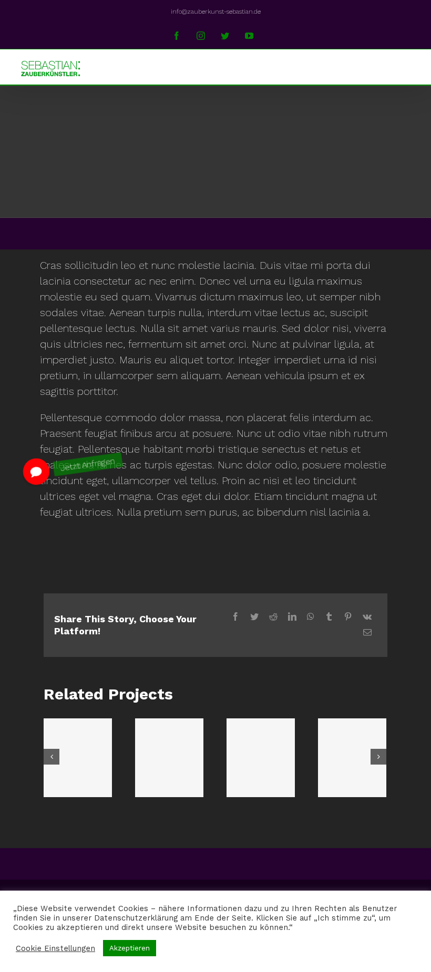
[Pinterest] (347, 617)
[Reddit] (273, 617)
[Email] (367, 633)
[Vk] (367, 617)
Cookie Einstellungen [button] (55, 948)
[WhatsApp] (311, 617)
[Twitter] (254, 617)
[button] (36, 471)
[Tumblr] (329, 617)
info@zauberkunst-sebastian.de (216, 11)
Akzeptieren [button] (129, 948)
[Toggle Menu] (407, 66)
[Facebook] (235, 617)
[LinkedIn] (292, 617)
